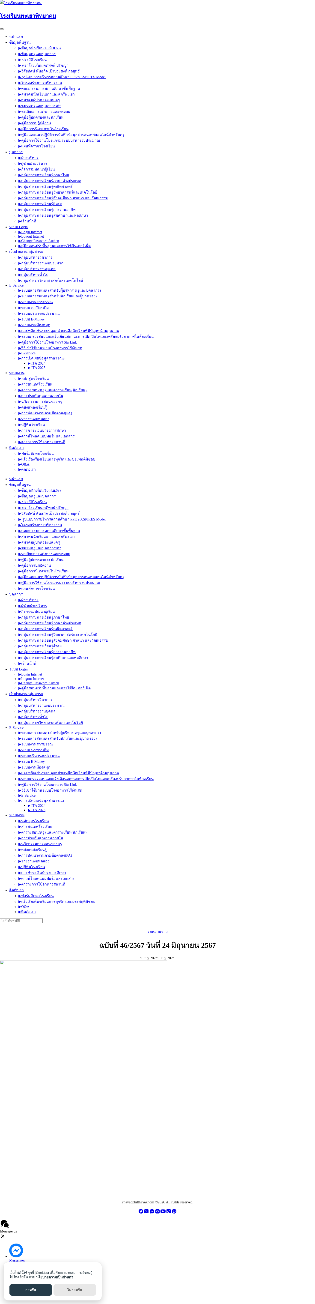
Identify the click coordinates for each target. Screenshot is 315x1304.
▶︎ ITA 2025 (36, 368)
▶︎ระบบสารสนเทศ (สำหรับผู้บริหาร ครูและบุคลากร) (59, 290)
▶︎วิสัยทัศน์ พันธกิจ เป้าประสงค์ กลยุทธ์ (49, 71)
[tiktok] (168, 1213)
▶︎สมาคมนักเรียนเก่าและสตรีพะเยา (46, 94)
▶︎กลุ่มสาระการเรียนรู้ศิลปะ (40, 204)
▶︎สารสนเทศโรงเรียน (35, 384)
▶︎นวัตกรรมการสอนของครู (40, 402)
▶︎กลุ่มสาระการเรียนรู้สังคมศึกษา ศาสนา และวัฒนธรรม (63, 198)
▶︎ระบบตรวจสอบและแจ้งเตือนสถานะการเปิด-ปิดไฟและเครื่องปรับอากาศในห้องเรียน (86, 336)
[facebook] (141, 1213)
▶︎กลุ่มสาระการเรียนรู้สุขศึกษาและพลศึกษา (53, 215)
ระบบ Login (18, 227)
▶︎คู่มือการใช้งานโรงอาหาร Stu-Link (47, 342)
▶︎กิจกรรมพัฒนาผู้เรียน (36, 169)
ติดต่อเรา (16, 448)
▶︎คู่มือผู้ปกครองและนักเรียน (40, 117)
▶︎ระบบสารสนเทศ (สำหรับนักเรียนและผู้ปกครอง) (57, 296)
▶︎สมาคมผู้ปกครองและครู (39, 100)
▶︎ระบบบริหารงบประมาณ (39, 313)
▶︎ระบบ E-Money (31, 319)
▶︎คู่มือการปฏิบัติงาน (34, 123)
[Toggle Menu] (2, 29)
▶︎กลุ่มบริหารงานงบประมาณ (41, 263)
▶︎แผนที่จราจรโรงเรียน (36, 146)
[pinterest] (174, 1213)
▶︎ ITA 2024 (36, 363)
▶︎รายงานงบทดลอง (33, 419)
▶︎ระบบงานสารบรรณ (35, 302)
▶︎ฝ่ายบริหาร (28, 158)
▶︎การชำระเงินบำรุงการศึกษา (42, 430)
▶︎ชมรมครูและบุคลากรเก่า (39, 106)
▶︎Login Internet (30, 232)
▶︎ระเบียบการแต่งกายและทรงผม (44, 112)
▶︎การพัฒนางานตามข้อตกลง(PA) (45, 413)
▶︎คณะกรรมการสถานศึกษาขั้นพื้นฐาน (49, 88)
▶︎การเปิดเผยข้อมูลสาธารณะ (41, 358)
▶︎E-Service (27, 353)
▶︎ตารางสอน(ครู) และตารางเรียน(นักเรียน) (52, 390)
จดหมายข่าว (157, 931)
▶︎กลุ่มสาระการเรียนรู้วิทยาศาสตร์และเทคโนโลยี (57, 192)
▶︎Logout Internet (31, 236)
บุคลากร (16, 152)
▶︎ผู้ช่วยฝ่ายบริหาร (32, 163)
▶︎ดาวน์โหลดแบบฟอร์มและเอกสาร (46, 436)
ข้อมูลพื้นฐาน (20, 42)
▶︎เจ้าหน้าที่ (27, 221)
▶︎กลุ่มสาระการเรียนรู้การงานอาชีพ (47, 210)
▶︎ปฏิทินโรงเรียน (31, 425)
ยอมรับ (30, 1290)
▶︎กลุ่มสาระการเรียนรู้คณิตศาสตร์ (45, 186)
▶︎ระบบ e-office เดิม (33, 308)
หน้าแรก (16, 37)
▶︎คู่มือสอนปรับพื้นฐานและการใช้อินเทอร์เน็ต (54, 246)
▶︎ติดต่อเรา (27, 469)
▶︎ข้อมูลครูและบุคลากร (37, 54)
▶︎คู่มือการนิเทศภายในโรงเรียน (43, 129)
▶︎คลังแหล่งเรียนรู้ (32, 407)
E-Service (16, 285)
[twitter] (146, 1213)
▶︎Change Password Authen (38, 241)
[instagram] (157, 1213)
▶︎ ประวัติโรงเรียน (32, 60)
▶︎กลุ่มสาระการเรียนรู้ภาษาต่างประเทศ (49, 181)
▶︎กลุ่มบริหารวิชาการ (35, 257)
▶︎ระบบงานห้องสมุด (34, 325)
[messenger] (152, 1213)
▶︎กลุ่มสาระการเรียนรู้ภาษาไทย (43, 175)
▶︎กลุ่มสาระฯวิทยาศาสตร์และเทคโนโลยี (50, 280)
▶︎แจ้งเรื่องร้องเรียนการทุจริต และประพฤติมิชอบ (56, 459)
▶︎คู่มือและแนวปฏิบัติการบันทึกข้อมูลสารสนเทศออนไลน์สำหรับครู (71, 135)
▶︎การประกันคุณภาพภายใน (40, 396)
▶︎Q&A (24, 464)
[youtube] (163, 1213)
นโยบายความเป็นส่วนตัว (54, 1277)
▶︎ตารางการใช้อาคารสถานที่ (41, 442)
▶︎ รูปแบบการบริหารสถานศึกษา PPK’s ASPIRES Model (62, 77)
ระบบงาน (16, 373)
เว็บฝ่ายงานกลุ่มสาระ (26, 252)
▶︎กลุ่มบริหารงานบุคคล (37, 269)
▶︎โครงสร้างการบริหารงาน (40, 83)
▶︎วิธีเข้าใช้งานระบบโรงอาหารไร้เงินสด (50, 348)
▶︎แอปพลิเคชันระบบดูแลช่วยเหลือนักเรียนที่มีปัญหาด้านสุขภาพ (68, 331)
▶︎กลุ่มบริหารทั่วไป (33, 275)
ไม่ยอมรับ (74, 1290)
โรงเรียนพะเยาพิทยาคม (28, 16)
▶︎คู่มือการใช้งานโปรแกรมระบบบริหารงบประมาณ (59, 140)
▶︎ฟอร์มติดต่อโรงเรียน (36, 453)
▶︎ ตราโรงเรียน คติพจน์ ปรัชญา (43, 65)
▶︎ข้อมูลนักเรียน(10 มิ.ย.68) (39, 48)
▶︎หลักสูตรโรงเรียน (33, 378)
